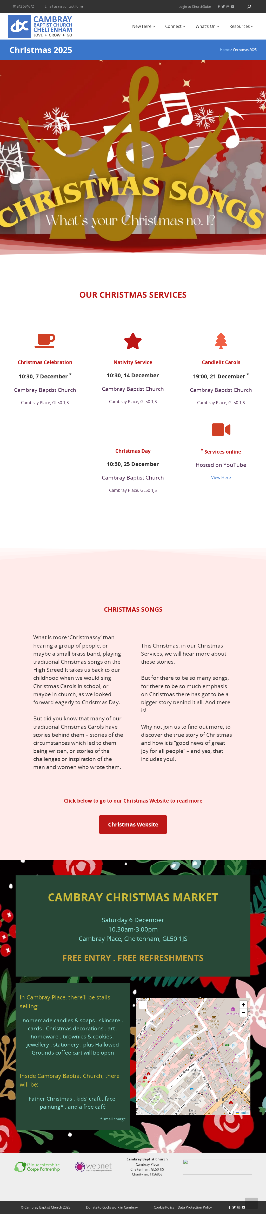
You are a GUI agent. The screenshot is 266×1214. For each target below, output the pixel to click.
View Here (221, 477)
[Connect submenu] (184, 26)
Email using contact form (64, 6)
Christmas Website (133, 824)
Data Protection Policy (195, 1207)
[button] (193, 1056)
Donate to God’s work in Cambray (112, 1207)
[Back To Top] (251, 1203)
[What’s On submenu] (218, 26)
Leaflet (244, 1112)
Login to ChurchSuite (194, 6)
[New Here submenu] (153, 26)
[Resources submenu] (252, 26)
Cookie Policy (164, 1207)
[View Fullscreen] (143, 1005)
